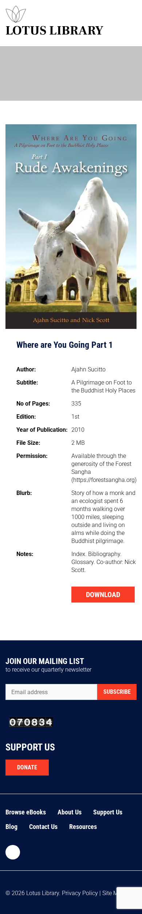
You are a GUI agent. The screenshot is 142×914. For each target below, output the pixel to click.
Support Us (107, 812)
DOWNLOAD (103, 594)
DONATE (27, 767)
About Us (70, 812)
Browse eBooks (25, 812)
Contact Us (43, 826)
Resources (83, 826)
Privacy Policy (80, 893)
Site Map (113, 893)
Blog (11, 826)
